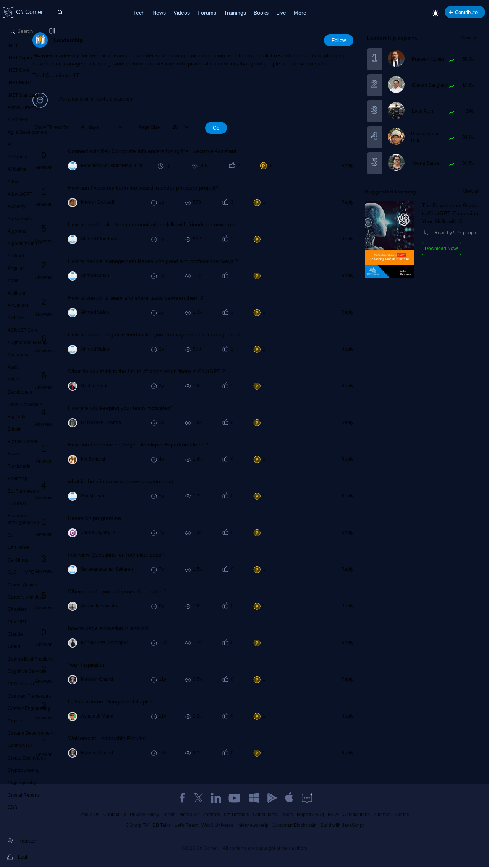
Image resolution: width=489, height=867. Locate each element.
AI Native (17, 169)
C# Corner (18, 547)
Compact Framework (29, 696)
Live (281, 13)
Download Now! (441, 248)
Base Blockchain (25, 404)
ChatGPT (17, 622)
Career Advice (22, 585)
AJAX (13, 181)
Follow (339, 40)
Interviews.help (253, 825)
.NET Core (18, 70)
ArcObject (18, 305)
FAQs (333, 814)
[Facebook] (181, 798)
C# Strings (18, 560)
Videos (181, 13)
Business (17, 503)
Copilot (15, 721)
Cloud (14, 646)
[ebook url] (389, 276)
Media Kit (189, 814)
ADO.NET (18, 119)
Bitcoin (15, 429)
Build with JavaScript (342, 825)
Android (16, 255)
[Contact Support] (307, 798)
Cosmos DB (20, 745)
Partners (211, 814)
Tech (139, 13)
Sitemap (382, 814)
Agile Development (27, 132)
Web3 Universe (217, 825)
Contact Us (114, 814)
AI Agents (17, 156)
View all (469, 38)
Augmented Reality (27, 342)
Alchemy (17, 206)
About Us (89, 814)
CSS (12, 807)
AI (10, 144)
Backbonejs (20, 392)
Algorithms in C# (25, 243)
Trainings (235, 13)
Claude (15, 634)
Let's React (186, 825)
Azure (14, 379)
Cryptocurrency (23, 770)
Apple (14, 280)
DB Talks (161, 825)
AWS (13, 367)
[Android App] (272, 798)
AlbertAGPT (20, 194)
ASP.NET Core (23, 330)
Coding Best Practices (30, 659)
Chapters (17, 609)
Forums (207, 13)
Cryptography (22, 783)
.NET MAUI (19, 82)
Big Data (17, 416)
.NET (13, 45)
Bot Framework (23, 491)
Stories (402, 814)
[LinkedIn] (216, 798)
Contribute (466, 12)
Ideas (287, 814)
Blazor (14, 453)
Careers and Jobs (26, 597)
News (159, 13)
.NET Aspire (20, 57)
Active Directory (24, 107)
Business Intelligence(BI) (23, 519)
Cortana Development (30, 733)
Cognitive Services (27, 671)
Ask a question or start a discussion (95, 99)
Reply (347, 165)
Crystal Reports (24, 795)
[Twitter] (198, 798)
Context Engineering (29, 708)
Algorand (17, 231)
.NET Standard (23, 95)
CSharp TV (137, 825)
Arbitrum (16, 293)
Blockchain (19, 466)
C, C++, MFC (21, 572)
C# (11, 535)
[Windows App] (254, 798)
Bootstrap (18, 478)
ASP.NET (17, 317)
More (300, 13)
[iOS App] (289, 798)
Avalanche (19, 354)
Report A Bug (310, 814)
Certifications (356, 814)
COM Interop (21, 684)
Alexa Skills (20, 218)
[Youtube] (234, 798)
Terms (169, 814)
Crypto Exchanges (27, 758)
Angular (16, 268)
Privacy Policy (144, 814)
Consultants (265, 814)
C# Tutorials (236, 814)
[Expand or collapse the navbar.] (52, 31)
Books (261, 13)
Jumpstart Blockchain (294, 825)
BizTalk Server (22, 441)
